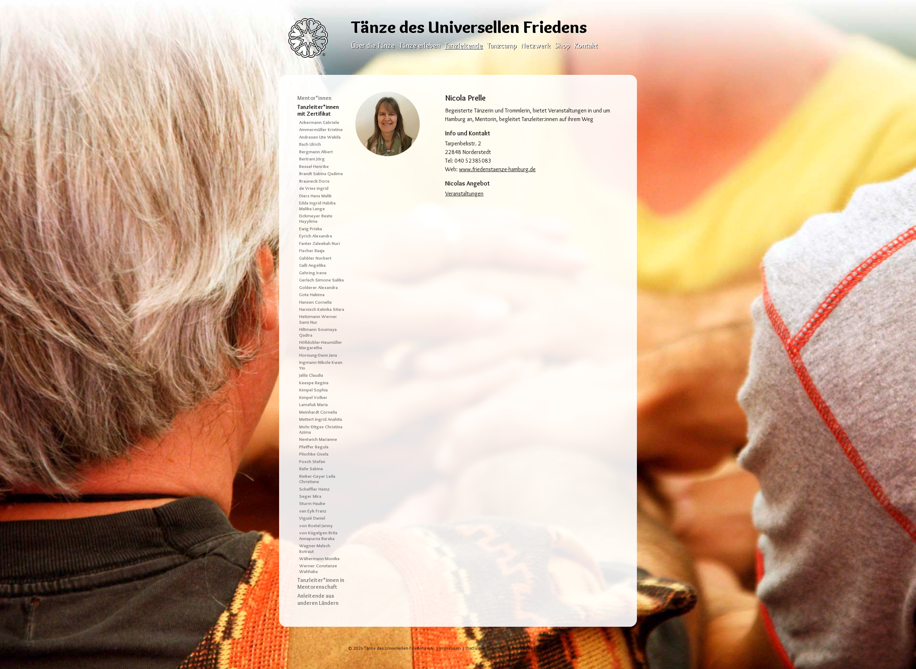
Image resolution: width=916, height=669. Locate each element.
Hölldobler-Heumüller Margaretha (320, 345)
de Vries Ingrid (313, 188)
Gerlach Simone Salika (321, 280)
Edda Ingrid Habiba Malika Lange (317, 205)
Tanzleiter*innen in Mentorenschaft (320, 583)
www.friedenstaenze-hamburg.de (497, 169)
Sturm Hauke (312, 503)
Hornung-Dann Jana (318, 355)
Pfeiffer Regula (313, 446)
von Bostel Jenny (316, 525)
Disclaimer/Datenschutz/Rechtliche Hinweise (508, 648)
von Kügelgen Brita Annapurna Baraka (318, 535)
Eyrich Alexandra (315, 236)
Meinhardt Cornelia (318, 412)
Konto (562, 648)
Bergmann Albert (316, 151)
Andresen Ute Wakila (320, 137)
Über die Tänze (373, 45)
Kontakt (586, 45)
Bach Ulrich (310, 144)
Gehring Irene (313, 272)
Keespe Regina (313, 382)
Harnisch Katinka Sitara (321, 309)
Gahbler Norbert (315, 258)
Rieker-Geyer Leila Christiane (317, 478)
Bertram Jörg (312, 159)
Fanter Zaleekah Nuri (319, 243)
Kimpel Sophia (313, 390)
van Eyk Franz (312, 511)
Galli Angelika (312, 265)
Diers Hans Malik (315, 195)
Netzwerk (535, 45)
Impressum (450, 648)
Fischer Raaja (312, 250)
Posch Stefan (312, 461)
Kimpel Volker (313, 397)
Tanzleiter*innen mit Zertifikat (318, 110)
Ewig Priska (310, 228)
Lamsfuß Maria (313, 404)
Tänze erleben (419, 45)
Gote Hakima (312, 294)
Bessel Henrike (314, 166)
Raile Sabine (311, 468)
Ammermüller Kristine (321, 129)
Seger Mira (310, 496)
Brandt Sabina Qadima (321, 173)
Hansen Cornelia (315, 302)
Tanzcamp (502, 45)
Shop (562, 45)
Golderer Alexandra (318, 287)
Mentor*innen (314, 98)
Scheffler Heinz (314, 489)
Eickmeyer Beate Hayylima (315, 218)
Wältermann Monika (319, 558)
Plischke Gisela (313, 454)
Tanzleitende (463, 45)
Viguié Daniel (312, 518)
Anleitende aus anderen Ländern (317, 599)
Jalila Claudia (311, 375)
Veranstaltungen (464, 193)
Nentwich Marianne (318, 439)
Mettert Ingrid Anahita (320, 419)
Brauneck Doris (314, 181)
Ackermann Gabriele (319, 122)
